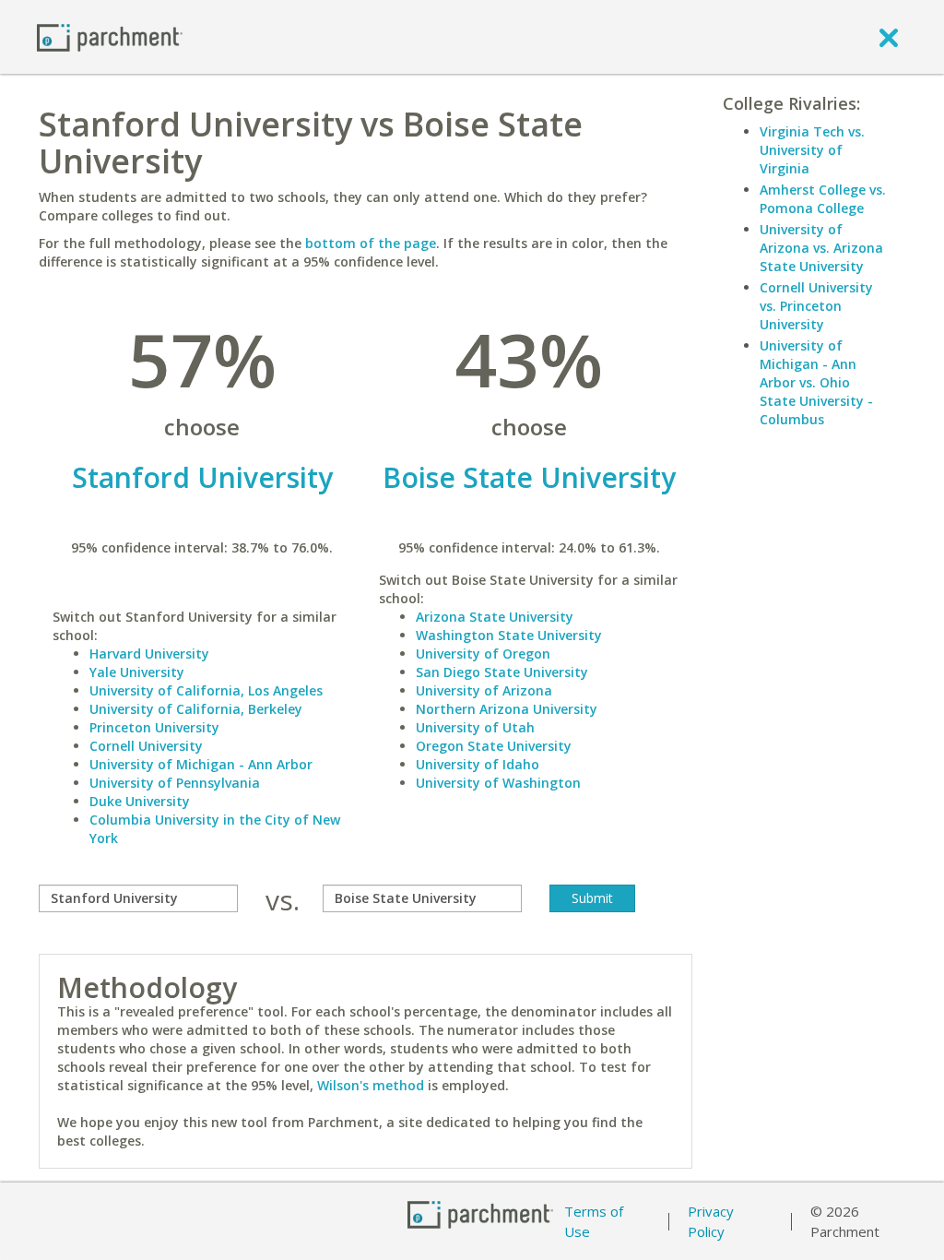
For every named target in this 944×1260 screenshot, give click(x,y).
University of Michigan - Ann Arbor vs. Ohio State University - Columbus (816, 382)
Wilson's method (370, 1085)
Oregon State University (494, 746)
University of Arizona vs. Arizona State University (821, 247)
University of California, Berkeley (195, 709)
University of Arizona (484, 690)
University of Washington (498, 782)
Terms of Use (593, 1222)
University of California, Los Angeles (206, 690)
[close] (888, 37)
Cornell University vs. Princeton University (816, 306)
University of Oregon (483, 653)
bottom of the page (370, 243)
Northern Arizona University (506, 709)
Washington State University (509, 635)
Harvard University (149, 653)
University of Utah (475, 727)
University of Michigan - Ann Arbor (201, 764)
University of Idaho (477, 764)
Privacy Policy (711, 1222)
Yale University (136, 672)
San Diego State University (502, 672)
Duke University (139, 801)
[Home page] (110, 36)
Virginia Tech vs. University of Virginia (812, 150)
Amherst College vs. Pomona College (823, 199)
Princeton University (154, 727)
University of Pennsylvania (174, 782)
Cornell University (146, 746)
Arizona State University (494, 616)
